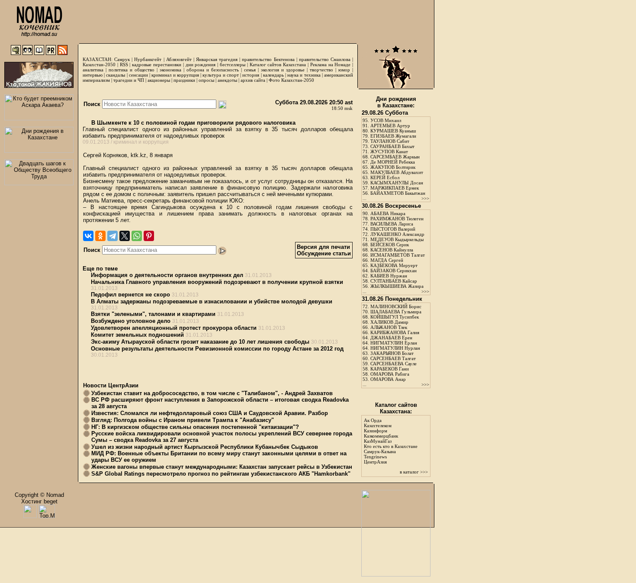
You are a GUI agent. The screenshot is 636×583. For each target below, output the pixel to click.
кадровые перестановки (156, 64)
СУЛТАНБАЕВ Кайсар (393, 280)
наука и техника (303, 74)
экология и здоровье (283, 69)
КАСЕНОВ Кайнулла (391, 249)
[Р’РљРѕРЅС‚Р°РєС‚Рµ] (88, 236)
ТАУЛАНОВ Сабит (389, 141)
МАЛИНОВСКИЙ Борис (395, 306)
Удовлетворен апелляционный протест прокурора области (174, 328)
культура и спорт (220, 74)
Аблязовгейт (179, 59)
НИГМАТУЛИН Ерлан (393, 342)
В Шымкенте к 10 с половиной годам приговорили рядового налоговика (193, 122)
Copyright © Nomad (39, 495)
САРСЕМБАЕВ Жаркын (395, 156)
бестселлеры (232, 64)
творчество (321, 69)
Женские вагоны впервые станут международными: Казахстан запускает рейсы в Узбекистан (221, 467)
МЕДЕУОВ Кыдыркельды (397, 239)
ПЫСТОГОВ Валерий (392, 229)
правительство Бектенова (268, 59)
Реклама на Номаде (330, 64)
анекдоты (227, 80)
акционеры (159, 80)
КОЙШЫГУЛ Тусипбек (394, 316)
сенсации (138, 74)
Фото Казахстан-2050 (291, 80)
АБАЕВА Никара (387, 213)
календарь (273, 74)
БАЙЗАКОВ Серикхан (393, 270)
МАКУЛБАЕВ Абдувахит (396, 172)
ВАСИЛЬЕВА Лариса (391, 223)
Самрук (122, 59)
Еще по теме (100, 268)
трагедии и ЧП (128, 80)
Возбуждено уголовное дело (130, 321)
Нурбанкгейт (147, 59)
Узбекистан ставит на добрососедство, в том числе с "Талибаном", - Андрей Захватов (212, 393)
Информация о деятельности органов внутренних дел (167, 275)
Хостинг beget (39, 501)
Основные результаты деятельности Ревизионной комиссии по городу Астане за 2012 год (217, 348)
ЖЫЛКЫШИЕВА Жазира (397, 286)
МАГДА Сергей (386, 260)
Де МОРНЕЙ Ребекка (392, 161)
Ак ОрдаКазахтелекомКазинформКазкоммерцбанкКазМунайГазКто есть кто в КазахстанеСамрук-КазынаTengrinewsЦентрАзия (391, 441)
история (250, 74)
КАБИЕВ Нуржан (388, 275)
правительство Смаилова (324, 59)
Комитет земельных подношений (137, 335)
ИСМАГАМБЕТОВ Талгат (397, 255)
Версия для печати (323, 247)
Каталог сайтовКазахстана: (396, 408)
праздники (184, 80)
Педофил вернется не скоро (130, 294)
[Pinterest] (149, 236)
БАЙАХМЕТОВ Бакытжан (397, 193)
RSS (124, 64)
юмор (344, 69)
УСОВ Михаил (385, 120)
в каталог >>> (414, 471)
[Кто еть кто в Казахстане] (395, 574)
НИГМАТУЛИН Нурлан (395, 348)
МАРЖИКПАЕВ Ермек (394, 187)
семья (250, 69)
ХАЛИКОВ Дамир (389, 322)
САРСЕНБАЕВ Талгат (393, 358)
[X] (124, 236)
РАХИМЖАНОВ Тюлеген (397, 218)
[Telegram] (112, 236)
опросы (206, 80)
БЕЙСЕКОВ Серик (389, 244)
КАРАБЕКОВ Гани (389, 368)
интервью (93, 74)
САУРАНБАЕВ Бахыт (392, 146)
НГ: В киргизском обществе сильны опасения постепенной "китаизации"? (195, 427)
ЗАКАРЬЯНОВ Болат (392, 353)
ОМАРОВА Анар (388, 379)
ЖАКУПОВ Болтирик (392, 167)
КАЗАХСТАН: (97, 59)
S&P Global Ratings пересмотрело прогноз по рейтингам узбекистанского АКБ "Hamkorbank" (220, 473)
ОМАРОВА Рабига (389, 374)
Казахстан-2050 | (101, 64)
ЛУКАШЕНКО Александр (397, 234)
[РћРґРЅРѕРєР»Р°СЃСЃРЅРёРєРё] (100, 236)
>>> (425, 198)
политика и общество (131, 69)
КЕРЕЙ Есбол (384, 177)
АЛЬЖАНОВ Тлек (388, 327)
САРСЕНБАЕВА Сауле (393, 363)
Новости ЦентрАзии (110, 385)
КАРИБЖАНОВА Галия (394, 332)
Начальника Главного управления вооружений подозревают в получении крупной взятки (217, 282)
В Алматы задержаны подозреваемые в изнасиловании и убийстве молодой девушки (211, 301)
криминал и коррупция (175, 74)
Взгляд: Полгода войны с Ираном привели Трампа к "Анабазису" (182, 420)
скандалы (115, 74)
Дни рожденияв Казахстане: (396, 102)
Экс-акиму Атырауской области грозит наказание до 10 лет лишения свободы (200, 341)
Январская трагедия (217, 59)
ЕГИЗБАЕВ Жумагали (393, 136)
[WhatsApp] (137, 236)
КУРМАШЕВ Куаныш (393, 130)
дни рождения (201, 64)
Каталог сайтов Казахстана (278, 64)
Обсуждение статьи (324, 253)
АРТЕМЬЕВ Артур (390, 125)
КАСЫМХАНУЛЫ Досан (396, 182)
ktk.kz (138, 155)
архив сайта (253, 80)
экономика (170, 69)
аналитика (93, 69)
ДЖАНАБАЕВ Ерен (391, 337)
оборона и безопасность (212, 69)
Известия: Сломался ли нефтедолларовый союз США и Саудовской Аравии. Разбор (209, 413)
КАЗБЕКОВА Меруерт (394, 265)
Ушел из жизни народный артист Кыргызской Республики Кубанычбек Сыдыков (204, 447)
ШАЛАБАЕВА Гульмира (395, 311)
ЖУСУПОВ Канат (389, 151)
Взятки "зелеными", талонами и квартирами (153, 314)
